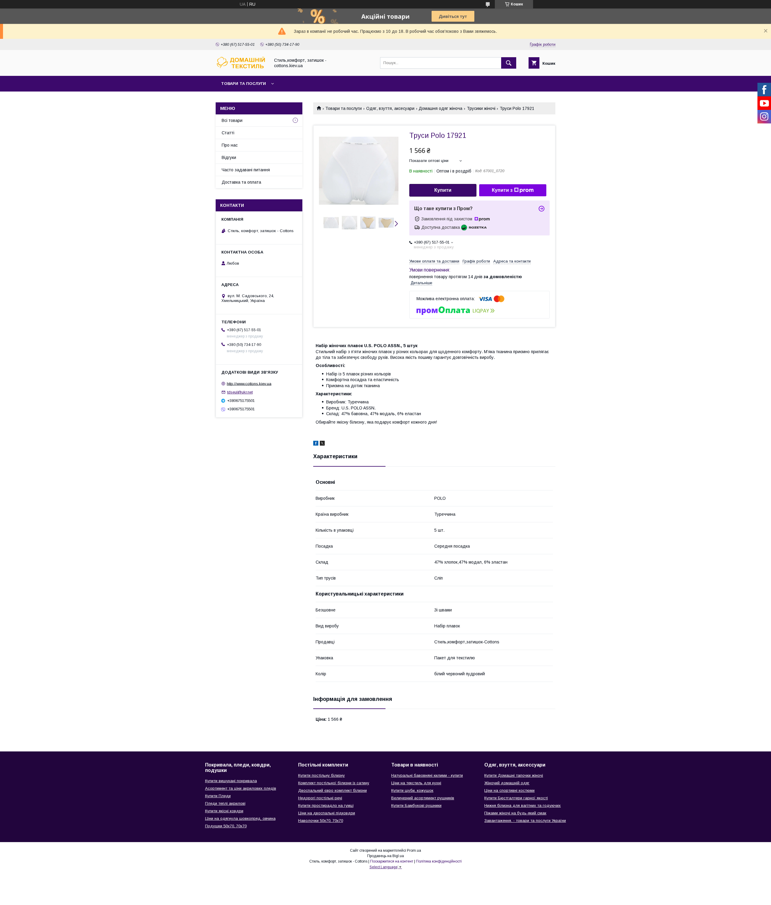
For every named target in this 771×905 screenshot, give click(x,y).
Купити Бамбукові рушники (416, 805)
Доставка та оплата (241, 182)
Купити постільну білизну (321, 775)
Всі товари (232, 120)
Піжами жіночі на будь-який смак (515, 813)
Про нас (230, 145)
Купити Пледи (218, 796)
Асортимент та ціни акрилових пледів (240, 788)
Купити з (502, 190)
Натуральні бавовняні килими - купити (427, 775)
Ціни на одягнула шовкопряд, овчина (240, 818)
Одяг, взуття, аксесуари (390, 108)
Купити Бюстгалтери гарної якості (516, 798)
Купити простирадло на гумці (326, 805)
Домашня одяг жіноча (440, 108)
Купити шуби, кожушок (412, 790)
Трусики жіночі (481, 108)
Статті (228, 132)
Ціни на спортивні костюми (509, 790)
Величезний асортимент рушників (422, 798)
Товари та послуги (243, 83)
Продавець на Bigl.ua (385, 856)
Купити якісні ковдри (224, 811)
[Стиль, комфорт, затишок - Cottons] (241, 68)
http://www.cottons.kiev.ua (249, 383)
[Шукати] (508, 63)
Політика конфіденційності (439, 861)
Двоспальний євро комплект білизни (332, 790)
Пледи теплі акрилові (225, 803)
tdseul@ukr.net (240, 392)
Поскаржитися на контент (391, 861)
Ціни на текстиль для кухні (416, 783)
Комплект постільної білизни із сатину (333, 783)
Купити (442, 190)
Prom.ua (414, 850)
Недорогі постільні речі (320, 798)
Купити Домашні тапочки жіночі (513, 775)
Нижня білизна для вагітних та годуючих (522, 805)
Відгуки (229, 157)
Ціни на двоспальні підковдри (326, 813)
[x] (322, 444)
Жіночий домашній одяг (506, 783)
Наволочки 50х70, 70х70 (320, 820)
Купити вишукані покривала (231, 781)
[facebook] (315, 444)
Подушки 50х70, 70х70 (226, 826)
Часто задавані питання (246, 169)
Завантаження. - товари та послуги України (525, 820)
